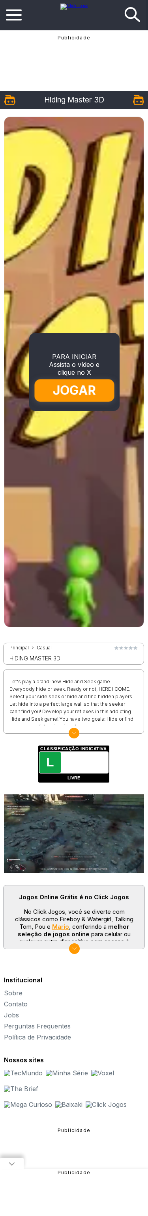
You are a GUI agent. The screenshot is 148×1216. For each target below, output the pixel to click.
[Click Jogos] (74, 5)
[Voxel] (102, 1073)
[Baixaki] (68, 1104)
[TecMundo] (23, 1073)
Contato (16, 1004)
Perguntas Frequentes (37, 1026)
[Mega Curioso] (28, 1104)
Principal (19, 647)
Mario (60, 926)
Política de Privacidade (37, 1037)
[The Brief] (21, 1089)
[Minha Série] (67, 1073)
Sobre (13, 993)
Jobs (11, 1015)
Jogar (74, 390)
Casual (44, 647)
